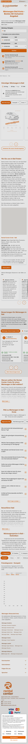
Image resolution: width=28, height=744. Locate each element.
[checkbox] (3, 731)
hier (23, 727)
